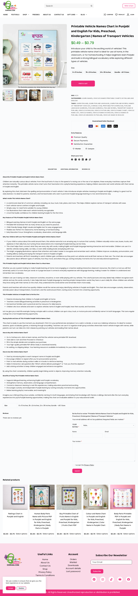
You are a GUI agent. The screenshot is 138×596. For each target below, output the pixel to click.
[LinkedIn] (83, 159)
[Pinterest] (79, 159)
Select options (21, 534)
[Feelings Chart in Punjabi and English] (15, 497)
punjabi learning (95, 108)
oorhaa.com (96, 106)
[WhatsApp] (86, 159)
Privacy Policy (89, 465)
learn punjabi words (119, 103)
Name (74, 431)
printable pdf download (113, 106)
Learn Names (87, 98)
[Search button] (91, 6)
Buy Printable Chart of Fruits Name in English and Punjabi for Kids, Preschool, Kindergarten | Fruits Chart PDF (69, 519)
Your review (77, 441)
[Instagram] (102, 579)
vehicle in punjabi (102, 110)
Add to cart (83, 83)
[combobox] (66, 6)
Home (5, 14)
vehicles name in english (113, 115)
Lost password (73, 571)
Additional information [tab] (69, 169)
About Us (47, 14)
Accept (10, 588)
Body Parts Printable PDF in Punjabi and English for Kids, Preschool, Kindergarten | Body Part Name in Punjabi (123, 521)
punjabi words (110, 108)
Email (107, 431)
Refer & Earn (129, 6)
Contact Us (59, 14)
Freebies (36, 14)
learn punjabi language (99, 103)
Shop (25, 14)
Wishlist (73, 562)
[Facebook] (72, 159)
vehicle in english (86, 110)
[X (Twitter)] (76, 159)
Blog (83, 14)
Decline (21, 588)
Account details (73, 568)
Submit (77, 471)
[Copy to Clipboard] (90, 159)
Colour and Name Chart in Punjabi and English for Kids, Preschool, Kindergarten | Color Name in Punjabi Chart (96, 519)
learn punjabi (82, 103)
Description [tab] (52, 169)
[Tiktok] (111, 579)
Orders (73, 559)
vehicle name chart (119, 110)
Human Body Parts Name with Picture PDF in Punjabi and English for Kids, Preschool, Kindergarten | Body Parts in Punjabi (42, 521)
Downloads (73, 565)
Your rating (75, 425)
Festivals (15, 14)
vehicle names (86, 113)
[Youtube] (120, 579)
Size (72, 68)
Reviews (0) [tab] (86, 169)
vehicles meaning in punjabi (90, 115)
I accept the (84, 465)
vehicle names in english (103, 113)
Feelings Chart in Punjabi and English (15, 515)
